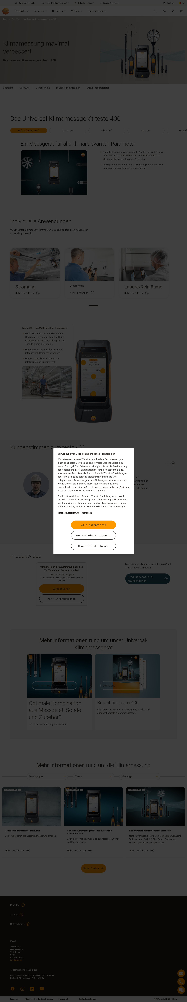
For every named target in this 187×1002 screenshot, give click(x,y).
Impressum (86, 512)
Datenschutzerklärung (68, 512)
